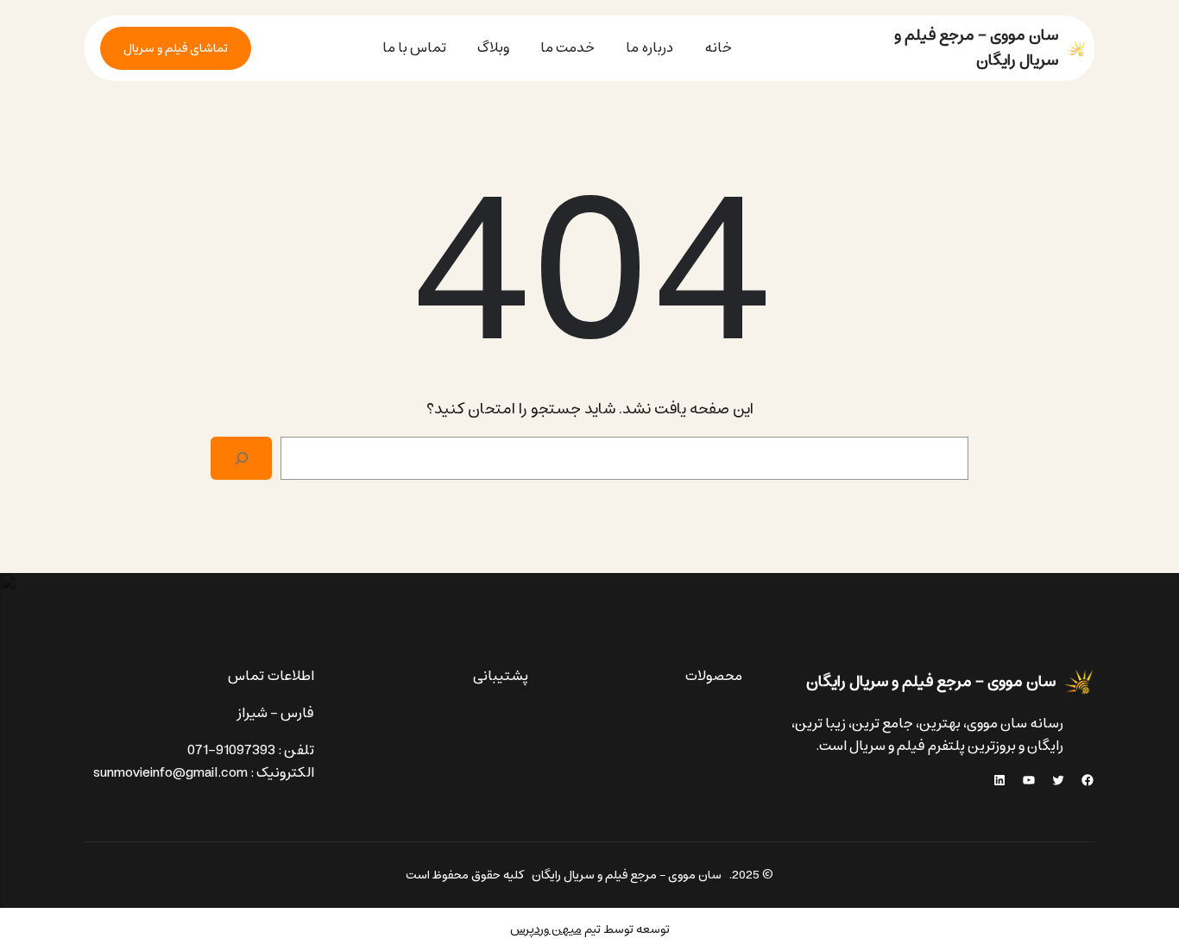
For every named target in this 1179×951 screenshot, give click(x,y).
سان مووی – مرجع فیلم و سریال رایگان (976, 48)
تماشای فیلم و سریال (175, 48)
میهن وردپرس (546, 929)
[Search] (241, 458)
